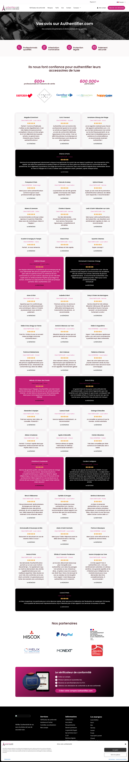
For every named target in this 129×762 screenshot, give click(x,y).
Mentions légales (7, 759)
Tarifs (57, 8)
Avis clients (68, 722)
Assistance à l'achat (46, 722)
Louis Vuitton (94, 720)
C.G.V (67, 735)
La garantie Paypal (71, 730)
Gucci (92, 722)
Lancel (92, 730)
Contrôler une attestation (48, 725)
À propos (76, 8)
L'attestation (69, 720)
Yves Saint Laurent (96, 736)
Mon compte (44, 728)
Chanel (92, 738)
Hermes (92, 728)
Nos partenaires (70, 725)
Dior (91, 725)
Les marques (96, 717)
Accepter (115, 750)
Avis (62, 8)
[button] (125, 744)
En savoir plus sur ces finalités (121, 759)
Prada (92, 733)
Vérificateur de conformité (37, 8)
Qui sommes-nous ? (71, 733)
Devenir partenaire (71, 728)
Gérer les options (115, 755)
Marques (50, 8)
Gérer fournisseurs (112, 759)
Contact (68, 8)
